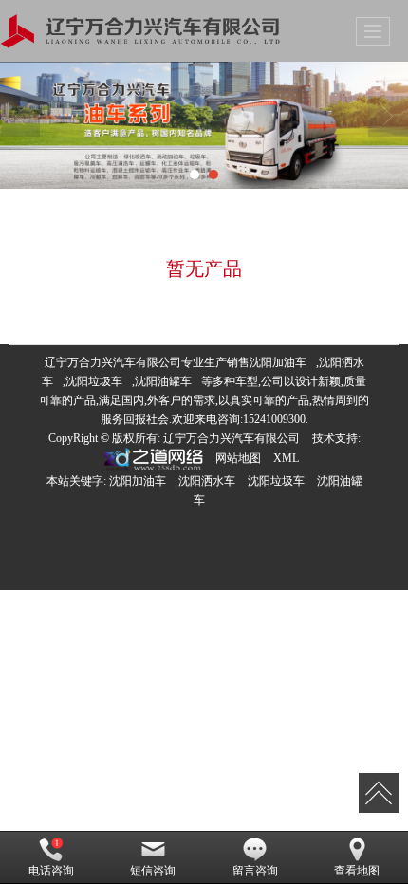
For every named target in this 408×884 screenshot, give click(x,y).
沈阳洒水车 (206, 481)
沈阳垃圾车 (93, 381)
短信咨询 (153, 870)
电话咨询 (51, 870)
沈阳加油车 (278, 362)
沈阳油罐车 (163, 381)
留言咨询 (255, 870)
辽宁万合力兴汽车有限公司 (231, 438)
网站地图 (238, 458)
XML (286, 458)
